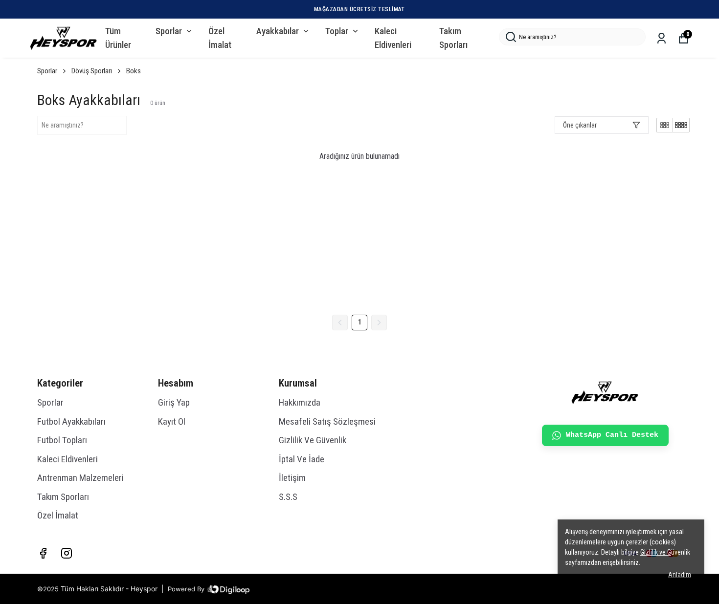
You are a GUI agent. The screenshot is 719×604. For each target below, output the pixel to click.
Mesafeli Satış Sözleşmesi (327, 421)
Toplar (336, 31)
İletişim (292, 477)
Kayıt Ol (171, 421)
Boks (133, 70)
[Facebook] (43, 553)
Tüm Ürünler (118, 38)
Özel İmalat (219, 38)
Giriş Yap (174, 402)
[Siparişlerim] (661, 38)
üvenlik (665, 552)
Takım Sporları (453, 38)
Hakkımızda (299, 402)
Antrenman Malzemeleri (80, 477)
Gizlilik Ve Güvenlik (312, 440)
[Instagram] (66, 553)
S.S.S (288, 496)
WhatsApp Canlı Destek (612, 435)
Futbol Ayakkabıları (71, 421)
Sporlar (169, 31)
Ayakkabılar (277, 31)
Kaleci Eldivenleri (393, 38)
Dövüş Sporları (91, 70)
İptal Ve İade (301, 459)
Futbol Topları (62, 440)
